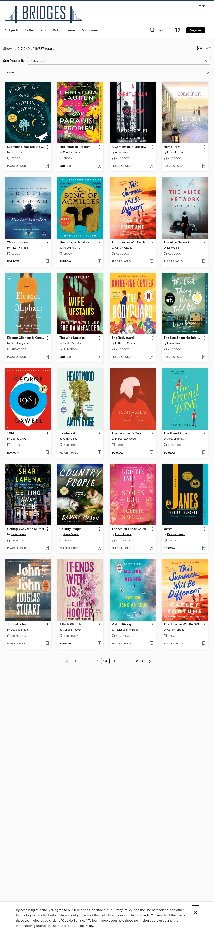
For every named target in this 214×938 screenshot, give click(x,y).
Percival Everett (176, 534)
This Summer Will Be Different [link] (131, 242)
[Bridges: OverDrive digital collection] (43, 14)
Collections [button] (34, 30)
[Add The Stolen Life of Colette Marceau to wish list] (151, 548)
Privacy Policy (122, 910)
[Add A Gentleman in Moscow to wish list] (151, 166)
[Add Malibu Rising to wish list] (151, 644)
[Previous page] (68, 661)
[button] (158, 31)
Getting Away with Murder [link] (25, 529)
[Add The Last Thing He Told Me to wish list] (203, 357)
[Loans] (177, 31)
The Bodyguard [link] (123, 338)
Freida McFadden (73, 343)
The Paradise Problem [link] (74, 147)
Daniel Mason (71, 534)
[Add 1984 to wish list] (47, 453)
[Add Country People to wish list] (99, 548)
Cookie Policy (83, 926)
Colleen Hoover (72, 629)
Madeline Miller (72, 247)
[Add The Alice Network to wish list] (203, 261)
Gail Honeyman (20, 343)
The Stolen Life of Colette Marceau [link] (131, 529)
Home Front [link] (172, 147)
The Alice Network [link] (177, 242)
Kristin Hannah (175, 152)
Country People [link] (70, 529)
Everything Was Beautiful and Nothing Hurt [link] (26, 147)
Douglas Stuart (19, 629)
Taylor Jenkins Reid (126, 629)
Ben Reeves (17, 152)
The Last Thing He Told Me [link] (183, 338)
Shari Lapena (18, 534)
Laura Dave (174, 343)
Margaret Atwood (125, 439)
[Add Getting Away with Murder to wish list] (47, 548)
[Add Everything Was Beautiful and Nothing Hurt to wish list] (47, 166)
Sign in (195, 30)
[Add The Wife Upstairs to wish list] (99, 357)
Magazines (90, 30)
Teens (70, 30)
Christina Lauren (72, 152)
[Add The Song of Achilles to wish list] (99, 261)
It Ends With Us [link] (70, 624)
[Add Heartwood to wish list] (99, 453)
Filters (11, 73)
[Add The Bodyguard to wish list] (151, 357)
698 (139, 661)
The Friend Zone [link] (175, 434)
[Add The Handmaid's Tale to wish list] (151, 453)
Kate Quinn (173, 247)
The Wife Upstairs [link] (72, 338)
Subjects (12, 30)
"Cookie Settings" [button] (73, 921)
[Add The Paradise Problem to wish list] (99, 166)
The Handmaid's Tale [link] (126, 434)
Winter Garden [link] (17, 242)
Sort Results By (14, 61)
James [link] (168, 529)
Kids (56, 30)
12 (122, 661)
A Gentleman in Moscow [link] (129, 147)
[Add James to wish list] (203, 548)
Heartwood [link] (67, 434)
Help (202, 5)
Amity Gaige (70, 439)
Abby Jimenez (175, 439)
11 (113, 661)
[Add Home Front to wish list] (203, 166)
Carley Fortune (123, 247)
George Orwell (19, 439)
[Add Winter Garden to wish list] (47, 261)
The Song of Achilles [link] (74, 242)
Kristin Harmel (123, 534)
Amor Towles (122, 152)
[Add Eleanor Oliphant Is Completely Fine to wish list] (47, 357)
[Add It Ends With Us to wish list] (99, 644)
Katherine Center (125, 343)
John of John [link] (16, 624)
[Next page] (150, 661)
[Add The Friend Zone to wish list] (203, 453)
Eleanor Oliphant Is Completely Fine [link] (26, 338)
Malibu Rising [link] (121, 624)
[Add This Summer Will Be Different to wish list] (151, 261)
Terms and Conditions (89, 910)
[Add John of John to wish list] (47, 644)
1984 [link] (10, 434)
